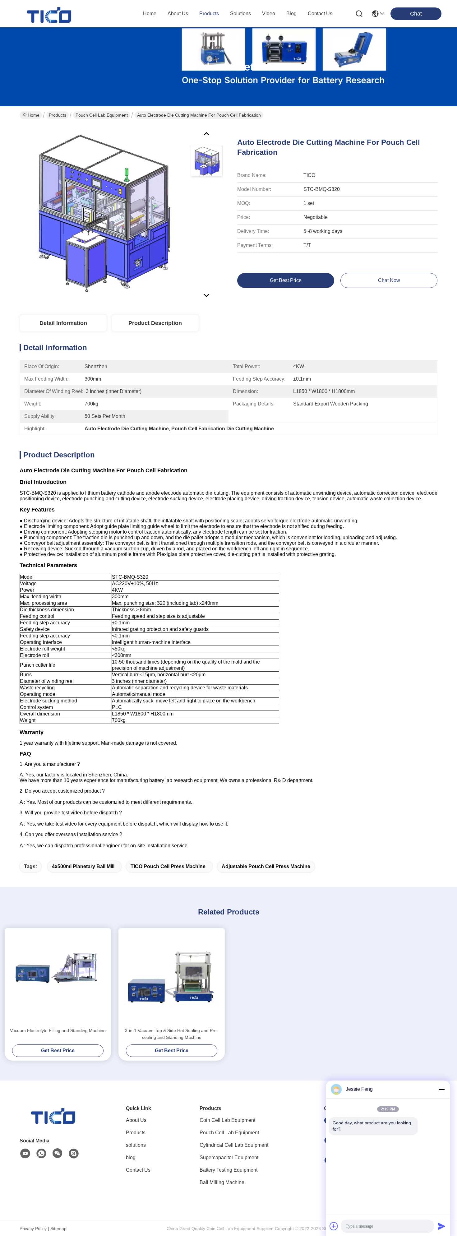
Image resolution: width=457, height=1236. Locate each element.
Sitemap (58, 1228)
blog (291, 13)
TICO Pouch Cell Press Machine (168, 866)
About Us (136, 1120)
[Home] (54, 1122)
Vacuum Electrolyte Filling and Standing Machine (58, 1030)
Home (149, 13)
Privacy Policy (33, 1228)
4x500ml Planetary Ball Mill (83, 866)
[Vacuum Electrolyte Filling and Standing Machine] (57, 977)
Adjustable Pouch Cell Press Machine (266, 866)
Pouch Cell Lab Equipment (102, 115)
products (209, 13)
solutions (240, 13)
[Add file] (334, 1226)
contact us (320, 13)
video (268, 13)
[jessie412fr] (73, 1153)
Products (57, 115)
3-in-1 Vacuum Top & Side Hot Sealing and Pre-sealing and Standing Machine (171, 1034)
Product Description (155, 323)
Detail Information (63, 323)
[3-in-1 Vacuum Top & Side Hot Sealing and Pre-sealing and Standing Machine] (171, 977)
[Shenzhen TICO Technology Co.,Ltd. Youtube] (25, 1153)
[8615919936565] (41, 1153)
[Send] (441, 1226)
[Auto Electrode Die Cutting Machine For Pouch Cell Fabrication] (102, 212)
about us (178, 13)
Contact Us (138, 1170)
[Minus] (441, 1089)
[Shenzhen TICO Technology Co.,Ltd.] (50, 13)
